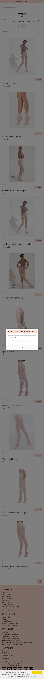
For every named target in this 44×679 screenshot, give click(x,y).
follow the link (26, 341)
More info (33, 677)
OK (22, 347)
